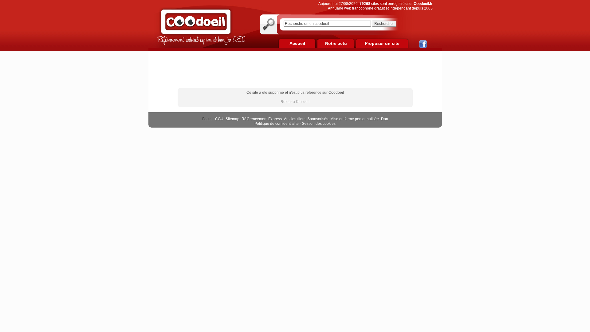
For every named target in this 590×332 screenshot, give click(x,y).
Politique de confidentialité (276, 123)
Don (384, 119)
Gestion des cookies (319, 123)
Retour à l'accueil (295, 102)
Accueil (297, 43)
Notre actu (336, 43)
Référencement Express (262, 119)
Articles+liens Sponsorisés (306, 119)
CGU (219, 119)
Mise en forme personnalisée (354, 119)
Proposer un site (382, 43)
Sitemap (232, 119)
